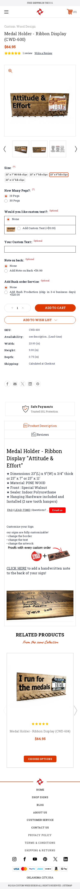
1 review (27, 53)
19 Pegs (14, 196)
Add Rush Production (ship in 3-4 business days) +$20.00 (43, 293)
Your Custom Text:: (23, 242)
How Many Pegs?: (19, 190)
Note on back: (19, 260)
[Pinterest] (38, 384)
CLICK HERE (16, 568)
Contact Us (40, 827)
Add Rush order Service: (26, 282)
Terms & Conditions (40, 842)
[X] (22, 384)
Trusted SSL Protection (44, 411)
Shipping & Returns (40, 850)
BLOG (40, 804)
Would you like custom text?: (31, 212)
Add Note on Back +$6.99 (26, 270)
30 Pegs (15, 200)
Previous (4, 149)
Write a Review (43, 53)
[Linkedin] (30, 384)
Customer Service (40, 819)
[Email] (15, 384)
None (15, 219)
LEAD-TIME (22, 510)
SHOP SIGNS (40, 797)
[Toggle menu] (11, 11)
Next (76, 149)
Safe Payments (42, 407)
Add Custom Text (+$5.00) (39, 228)
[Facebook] (7, 384)
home (40, 789)
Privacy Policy (40, 835)
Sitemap (67, 885)
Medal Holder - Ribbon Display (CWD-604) (40, 731)
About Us (40, 812)
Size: (9, 168)
